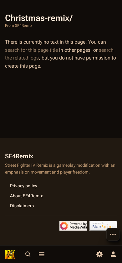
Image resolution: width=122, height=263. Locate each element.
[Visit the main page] (10, 254)
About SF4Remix (26, 195)
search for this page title (31, 50)
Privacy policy (23, 185)
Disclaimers (22, 205)
